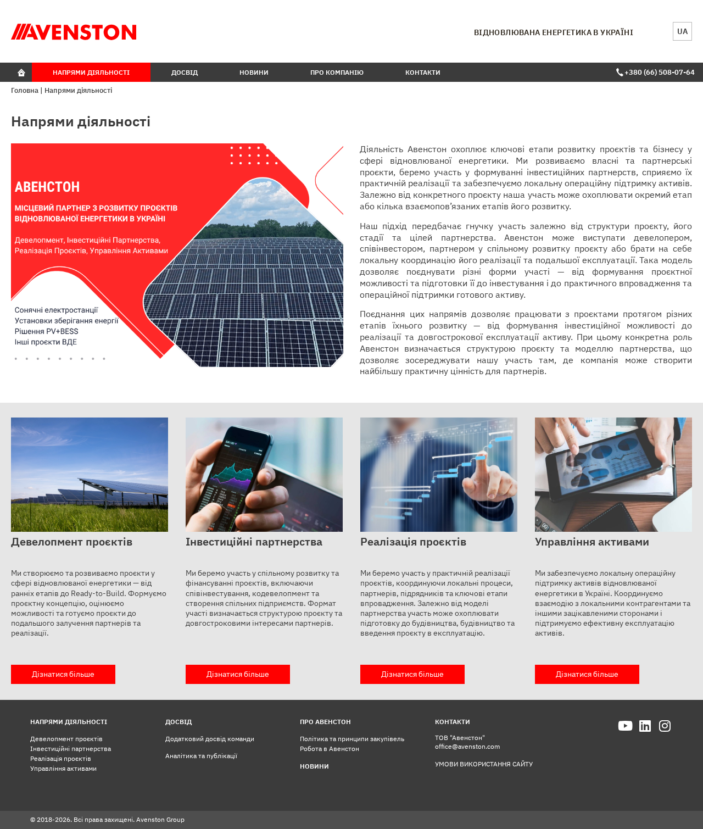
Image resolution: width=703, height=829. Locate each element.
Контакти (422, 72)
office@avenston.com (467, 746)
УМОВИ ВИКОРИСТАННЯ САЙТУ (484, 764)
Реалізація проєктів (60, 758)
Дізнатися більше (63, 674)
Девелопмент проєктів (66, 739)
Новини (254, 72)
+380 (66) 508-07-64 (658, 72)
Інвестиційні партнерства (70, 748)
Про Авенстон (325, 721)
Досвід (184, 72)
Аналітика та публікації (201, 756)
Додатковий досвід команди (209, 739)
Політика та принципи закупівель (352, 739)
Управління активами (63, 768)
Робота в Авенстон (329, 748)
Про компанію (337, 72)
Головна (24, 90)
